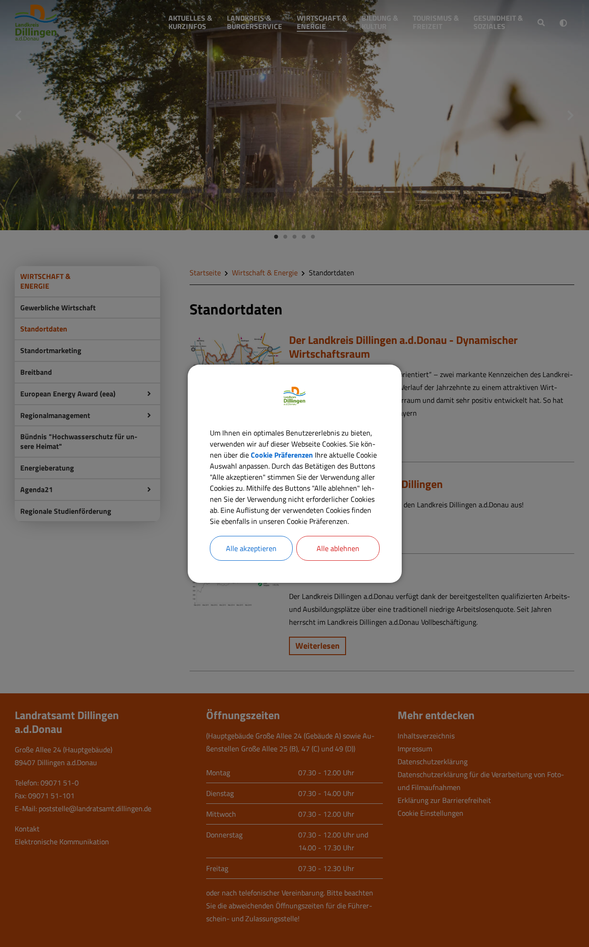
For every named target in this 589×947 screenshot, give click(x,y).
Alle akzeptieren (251, 548)
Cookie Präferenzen (282, 454)
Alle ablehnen (338, 548)
